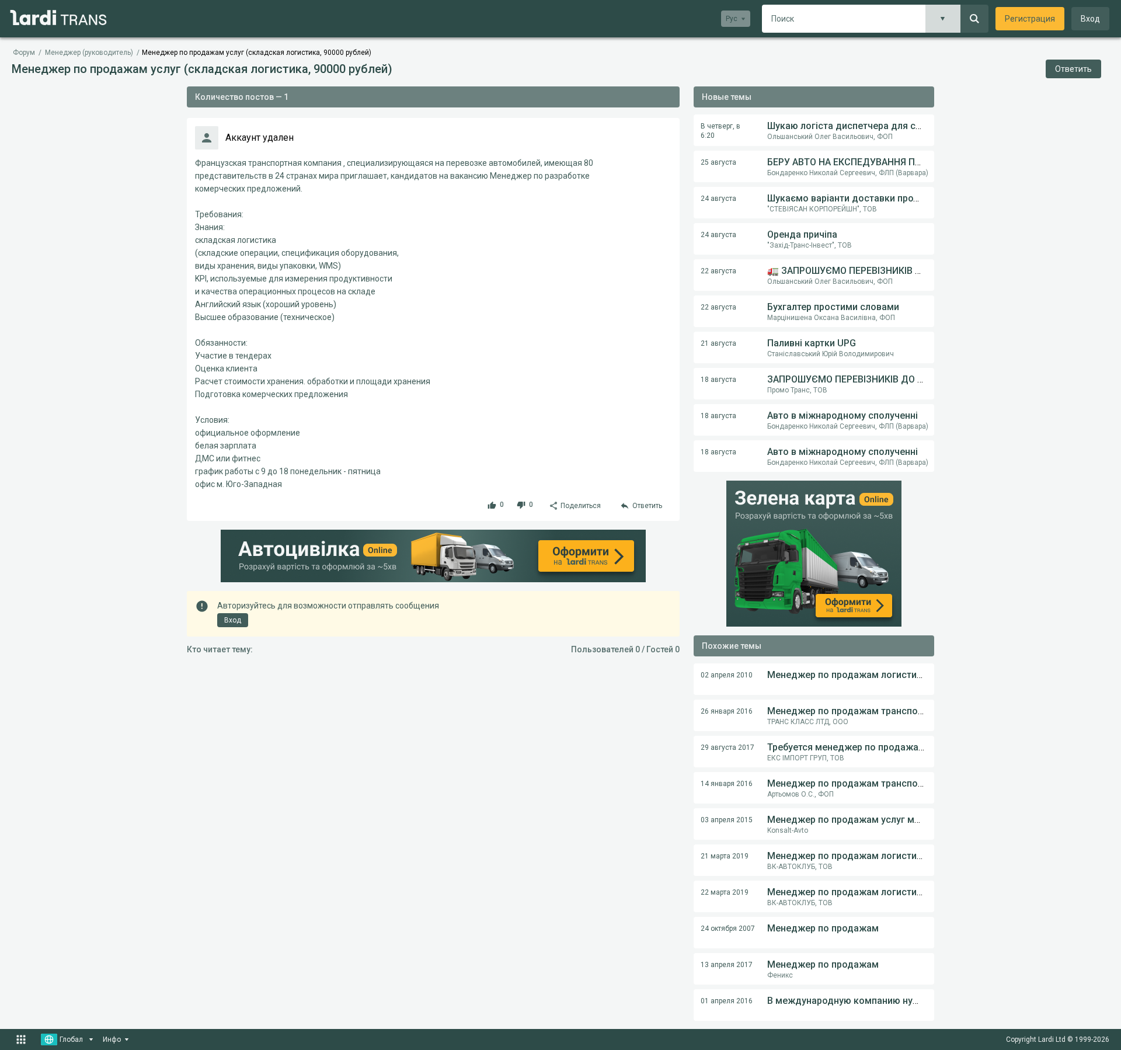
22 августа (718, 271)
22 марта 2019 (725, 892)
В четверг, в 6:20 (720, 131)
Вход (1090, 18)
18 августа (718, 380)
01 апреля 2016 (727, 1001)
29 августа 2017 (727, 747)
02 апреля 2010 (727, 675)
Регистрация (1030, 18)
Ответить (1073, 69)
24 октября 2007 (728, 928)
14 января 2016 (727, 784)
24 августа (718, 198)
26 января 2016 (727, 711)
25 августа (718, 162)
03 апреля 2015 (727, 820)
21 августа (718, 343)
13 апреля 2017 (727, 965)
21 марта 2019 (725, 856)
